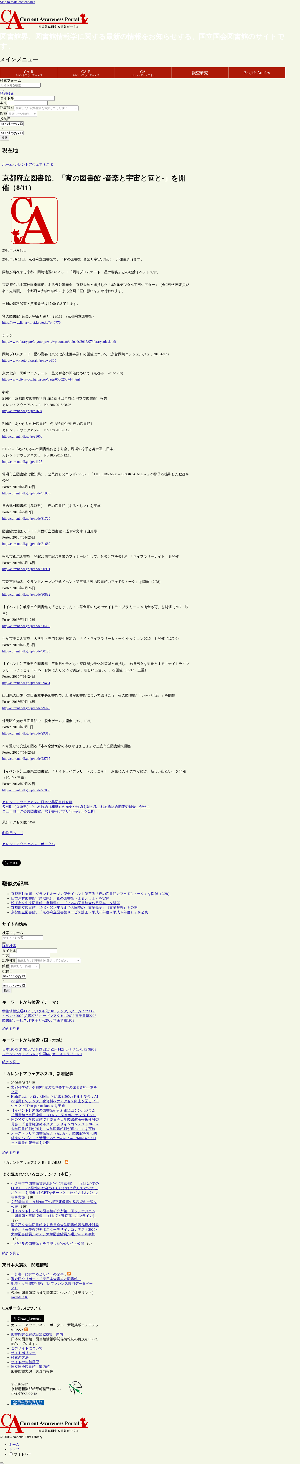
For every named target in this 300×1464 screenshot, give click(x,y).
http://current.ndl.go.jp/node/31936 (26, 493)
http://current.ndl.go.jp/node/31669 (26, 544)
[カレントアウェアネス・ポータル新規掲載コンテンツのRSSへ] (26, 1330)
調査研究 (200, 73)
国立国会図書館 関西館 (30, 1367)
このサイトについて (27, 1348)
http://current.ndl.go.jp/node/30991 (26, 569)
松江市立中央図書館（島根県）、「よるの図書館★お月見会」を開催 (65, 903)
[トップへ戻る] (2, 1463)
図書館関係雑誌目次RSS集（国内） (39, 1334)
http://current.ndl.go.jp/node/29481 (26, 683)
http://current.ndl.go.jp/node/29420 (26, 708)
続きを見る (11, 1028)
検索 (4, 137)
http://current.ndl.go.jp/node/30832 (26, 594)
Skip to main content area (17, 2)
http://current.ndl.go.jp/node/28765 (26, 758)
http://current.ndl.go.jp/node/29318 (26, 733)
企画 (68, 802)
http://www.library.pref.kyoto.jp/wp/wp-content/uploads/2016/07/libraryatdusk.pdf (59, 341)
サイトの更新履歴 (25, 1362)
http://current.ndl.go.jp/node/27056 (26, 790)
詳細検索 (7, 93)
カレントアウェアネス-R (21, 802)
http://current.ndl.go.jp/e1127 (22, 461)
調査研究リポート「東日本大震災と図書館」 (46, 1279)
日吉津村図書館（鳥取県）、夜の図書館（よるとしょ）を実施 (60, 898)
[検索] (2, 90)
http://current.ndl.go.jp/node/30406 (26, 626)
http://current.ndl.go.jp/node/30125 (26, 651)
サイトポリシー (23, 1353)
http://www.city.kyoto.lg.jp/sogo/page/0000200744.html (41, 379)
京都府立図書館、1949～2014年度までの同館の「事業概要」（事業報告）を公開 (74, 907)
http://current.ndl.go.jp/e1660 (22, 436)
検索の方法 (20, 1357)
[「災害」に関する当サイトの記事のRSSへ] (69, 1274)
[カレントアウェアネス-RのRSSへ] (66, 1162)
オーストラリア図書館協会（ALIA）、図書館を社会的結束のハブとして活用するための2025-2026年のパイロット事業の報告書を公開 (54, 1138)
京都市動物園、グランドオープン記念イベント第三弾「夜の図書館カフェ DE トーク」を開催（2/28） (91, 894)
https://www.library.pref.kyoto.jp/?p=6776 (31, 322)
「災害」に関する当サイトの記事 (37, 1274)
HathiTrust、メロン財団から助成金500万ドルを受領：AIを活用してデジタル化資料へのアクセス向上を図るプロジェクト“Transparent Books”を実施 (55, 1101)
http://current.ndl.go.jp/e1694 (22, 411)
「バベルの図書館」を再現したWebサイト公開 (47, 1243)
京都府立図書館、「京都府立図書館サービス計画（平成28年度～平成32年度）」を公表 (79, 912)
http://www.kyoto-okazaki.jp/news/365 (29, 360)
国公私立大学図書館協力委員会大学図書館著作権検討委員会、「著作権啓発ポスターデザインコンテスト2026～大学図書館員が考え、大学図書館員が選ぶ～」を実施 (55, 1124)
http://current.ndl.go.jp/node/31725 (26, 518)
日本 (44, 802)
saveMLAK (19, 1297)
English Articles (257, 72)
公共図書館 (56, 802)
